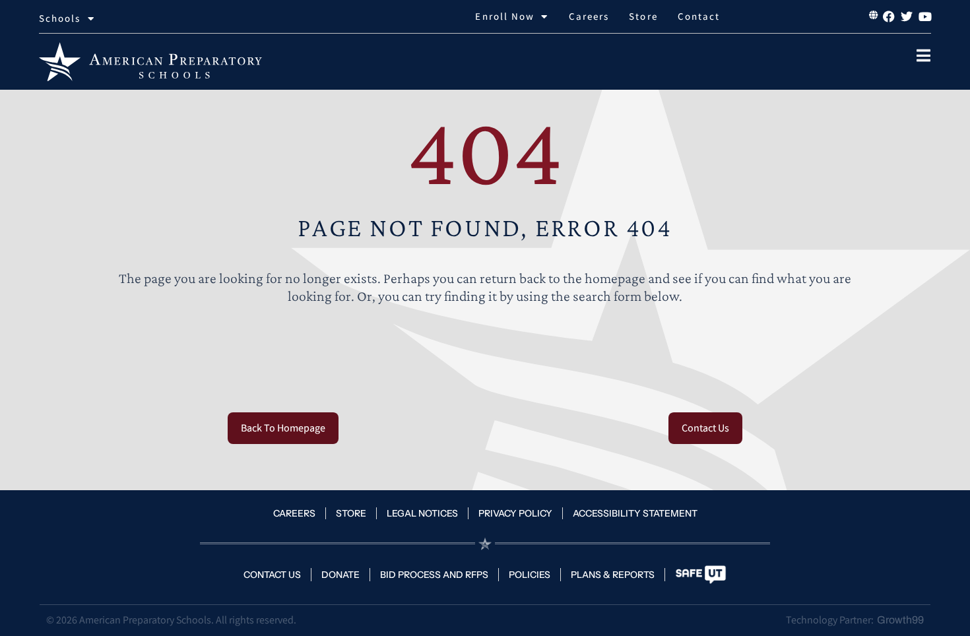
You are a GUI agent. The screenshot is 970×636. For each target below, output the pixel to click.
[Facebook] (888, 16)
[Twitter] (907, 16)
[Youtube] (925, 16)
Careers (589, 16)
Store (643, 16)
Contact (699, 16)
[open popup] (923, 55)
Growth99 (900, 619)
